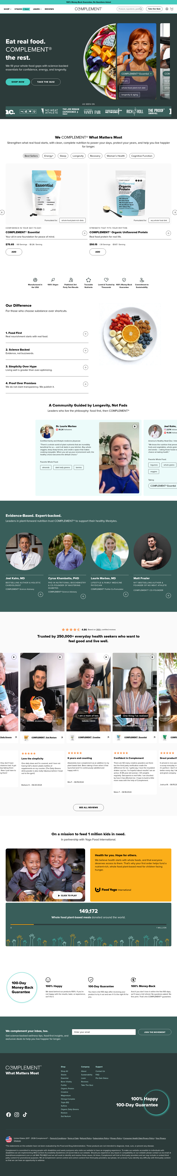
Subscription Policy (101, 1138)
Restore (64, 1113)
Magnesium (66, 1095)
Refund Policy (86, 1138)
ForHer (64, 1085)
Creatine (64, 1092)
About (83, 1071)
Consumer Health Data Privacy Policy (138, 1138)
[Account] (166, 8)
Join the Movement (154, 1032)
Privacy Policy (116, 1138)
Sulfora (64, 1106)
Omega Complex (68, 1099)
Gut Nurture (66, 1116)
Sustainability (86, 1074)
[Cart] (171, 8)
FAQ (97, 1074)
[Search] (140, 8)
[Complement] (88, 8)
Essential (64, 1078)
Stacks (22, 9)
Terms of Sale (73, 1138)
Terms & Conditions (58, 1138)
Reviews (49, 9)
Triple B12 (65, 1102)
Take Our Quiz (154, 8)
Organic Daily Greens (70, 1109)
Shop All (64, 1071)
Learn (36, 9)
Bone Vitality (66, 1081)
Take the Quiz (87, 1085)
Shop (7, 9)
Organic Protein (67, 1088)
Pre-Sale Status (102, 1078)
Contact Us (100, 1071)
